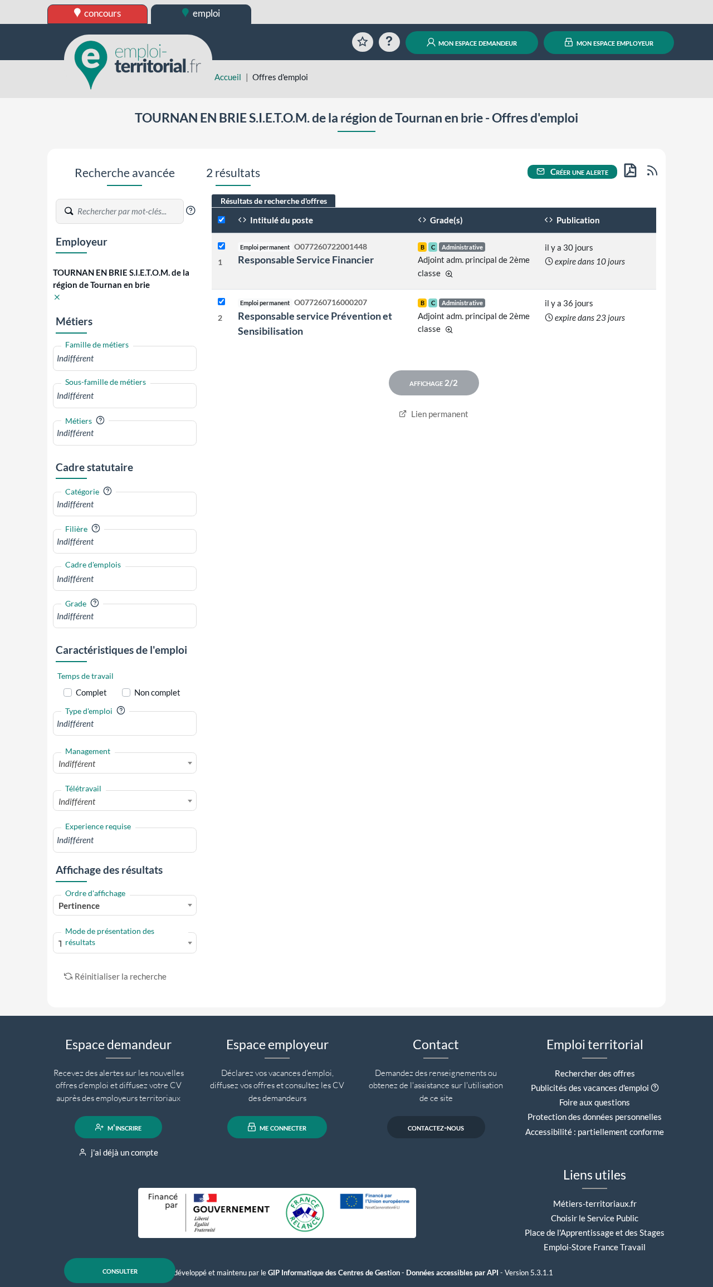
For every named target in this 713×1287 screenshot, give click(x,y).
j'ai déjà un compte (123, 1152)
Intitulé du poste (280, 220)
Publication (577, 220)
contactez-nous (436, 1127)
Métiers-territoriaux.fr (595, 1203)
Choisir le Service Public (594, 1218)
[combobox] (124, 358)
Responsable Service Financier (306, 259)
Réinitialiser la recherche (121, 976)
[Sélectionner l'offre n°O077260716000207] (221, 302)
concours (101, 13)
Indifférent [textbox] (76, 764)
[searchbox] (125, 358)
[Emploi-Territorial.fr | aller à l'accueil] (138, 64)
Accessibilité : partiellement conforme (594, 1132)
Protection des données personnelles (595, 1117)
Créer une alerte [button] (578, 172)
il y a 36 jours (569, 303)
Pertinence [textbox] (79, 906)
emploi (205, 13)
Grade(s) (445, 220)
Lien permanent (438, 414)
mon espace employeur (614, 42)
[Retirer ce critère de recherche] (57, 297)
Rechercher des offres (595, 1073)
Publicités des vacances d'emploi (590, 1088)
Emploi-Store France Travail (595, 1247)
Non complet (157, 692)
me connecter (282, 1127)
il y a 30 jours (569, 247)
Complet (91, 692)
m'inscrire (123, 1127)
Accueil (227, 77)
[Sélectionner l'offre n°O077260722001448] (221, 246)
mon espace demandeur (477, 42)
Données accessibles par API (452, 1273)
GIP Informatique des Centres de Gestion (334, 1273)
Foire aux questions (594, 1102)
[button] (190, 210)
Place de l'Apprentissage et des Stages (595, 1232)
